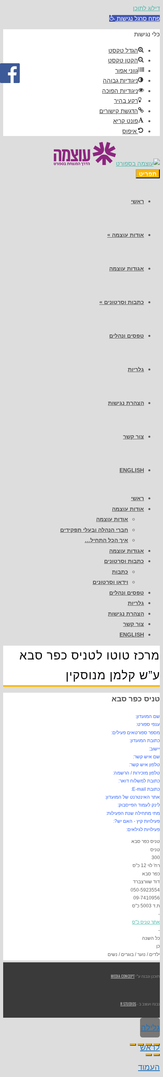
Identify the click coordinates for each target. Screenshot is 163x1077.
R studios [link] (128, 1004)
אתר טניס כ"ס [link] (146, 922)
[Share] (149, 1044)
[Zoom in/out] (133, 1044)
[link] (134, 18)
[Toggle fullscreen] (141, 1044)
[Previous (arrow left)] (157, 1055)
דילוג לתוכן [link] (146, 8)
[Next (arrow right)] (149, 1055)
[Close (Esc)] (157, 1044)
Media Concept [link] (123, 976)
